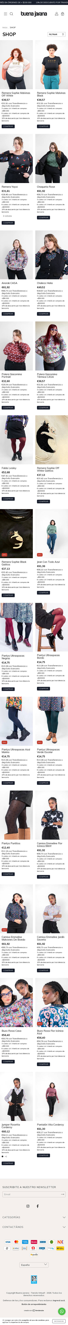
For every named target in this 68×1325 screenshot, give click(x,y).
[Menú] (5, 14)
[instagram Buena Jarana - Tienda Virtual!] (28, 1206)
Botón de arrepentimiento (34, 1304)
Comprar (8, 126)
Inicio (4, 27)
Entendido (59, 1321)
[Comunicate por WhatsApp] (62, 1311)
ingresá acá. (59, 1300)
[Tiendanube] (34, 1310)
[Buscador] (11, 14)
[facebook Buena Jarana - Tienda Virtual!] (37, 1206)
